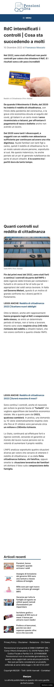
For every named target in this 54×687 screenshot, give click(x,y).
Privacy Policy (10, 642)
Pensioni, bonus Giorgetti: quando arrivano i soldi (24, 565)
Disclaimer (23, 642)
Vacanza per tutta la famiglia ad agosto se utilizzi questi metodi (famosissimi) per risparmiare (26, 602)
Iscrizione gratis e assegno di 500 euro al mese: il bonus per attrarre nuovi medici (26, 616)
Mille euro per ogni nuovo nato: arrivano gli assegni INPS (27, 589)
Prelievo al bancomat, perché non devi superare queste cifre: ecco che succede (26, 629)
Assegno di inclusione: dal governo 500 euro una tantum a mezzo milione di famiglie (26, 577)
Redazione (34, 642)
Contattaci (45, 670)
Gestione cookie (47, 685)
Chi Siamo (45, 642)
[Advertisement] (27, 194)
